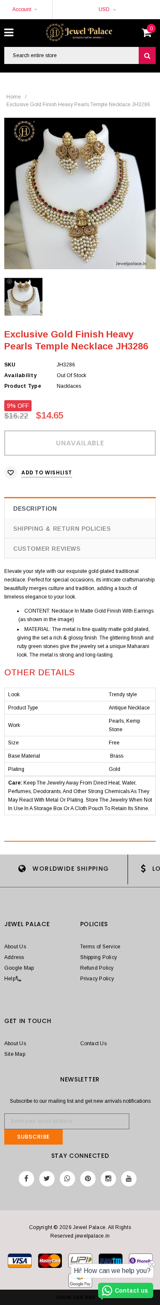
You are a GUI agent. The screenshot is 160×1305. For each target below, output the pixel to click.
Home (13, 97)
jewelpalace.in (92, 1236)
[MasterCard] (81, 1262)
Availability (20, 375)
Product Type (22, 386)
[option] (80, 193)
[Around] (80, 1282)
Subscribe (33, 1137)
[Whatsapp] (67, 1178)
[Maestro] (111, 1262)
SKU (10, 365)
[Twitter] (47, 1178)
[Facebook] (26, 1178)
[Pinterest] (88, 1178)
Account (21, 9)
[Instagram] (108, 1178)
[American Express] (140, 1262)
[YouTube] (129, 1178)
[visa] (20, 1262)
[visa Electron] (51, 1262)
